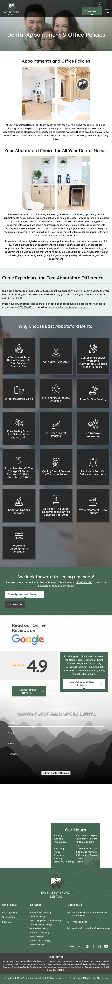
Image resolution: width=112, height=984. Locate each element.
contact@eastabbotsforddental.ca (91, 928)
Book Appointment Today (22, 594)
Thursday (59, 848)
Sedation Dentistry (39, 928)
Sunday (58, 858)
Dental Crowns (37, 944)
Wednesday (60, 842)
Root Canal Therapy (40, 940)
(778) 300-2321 (69, 135)
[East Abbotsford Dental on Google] (87, 946)
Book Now (91, 11)
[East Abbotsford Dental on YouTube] (106, 946)
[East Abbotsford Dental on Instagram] (99, 946)
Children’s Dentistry (39, 932)
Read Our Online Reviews (27, 691)
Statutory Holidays (64, 861)
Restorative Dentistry (40, 912)
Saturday (59, 855)
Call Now (13, 604)
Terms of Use (9, 917)
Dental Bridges (37, 936)
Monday (58, 835)
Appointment (59, 585)
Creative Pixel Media (98, 978)
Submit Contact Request (56, 772)
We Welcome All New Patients (82, 684)
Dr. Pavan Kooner (11, 961)
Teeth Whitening (38, 916)
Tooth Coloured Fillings (41, 924)
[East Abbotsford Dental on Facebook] (93, 946)
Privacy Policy (9, 912)
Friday (57, 851)
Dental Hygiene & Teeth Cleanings (46, 920)
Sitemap (6, 922)
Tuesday (58, 838)
